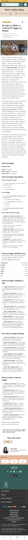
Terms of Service (14, 510)
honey (11, 189)
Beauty (1, 13)
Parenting (26, 13)
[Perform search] (3, 5)
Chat (5, 461)
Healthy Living (16, 13)
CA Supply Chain (14, 516)
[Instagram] (10, 471)
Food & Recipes (10, 13)
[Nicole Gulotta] (5, 450)
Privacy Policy (14, 512)
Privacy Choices (14, 514)
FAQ (23, 461)
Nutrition (21, 13)
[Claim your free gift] (21, 5)
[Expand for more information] (9, 2)
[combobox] (10, 5)
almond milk (10, 201)
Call (14, 461)
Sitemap (14, 521)
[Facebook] (7, 471)
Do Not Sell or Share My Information (14, 517)
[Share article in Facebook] (24, 22)
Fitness (5, 13)
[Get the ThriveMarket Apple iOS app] (14, 476)
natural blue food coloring (15, 208)
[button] (25, 5)
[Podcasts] (20, 471)
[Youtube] (14, 471)
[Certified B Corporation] (8, 484)
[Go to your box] (25, 5)
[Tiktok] (17, 471)
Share (8, 442)
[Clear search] (18, 5)
